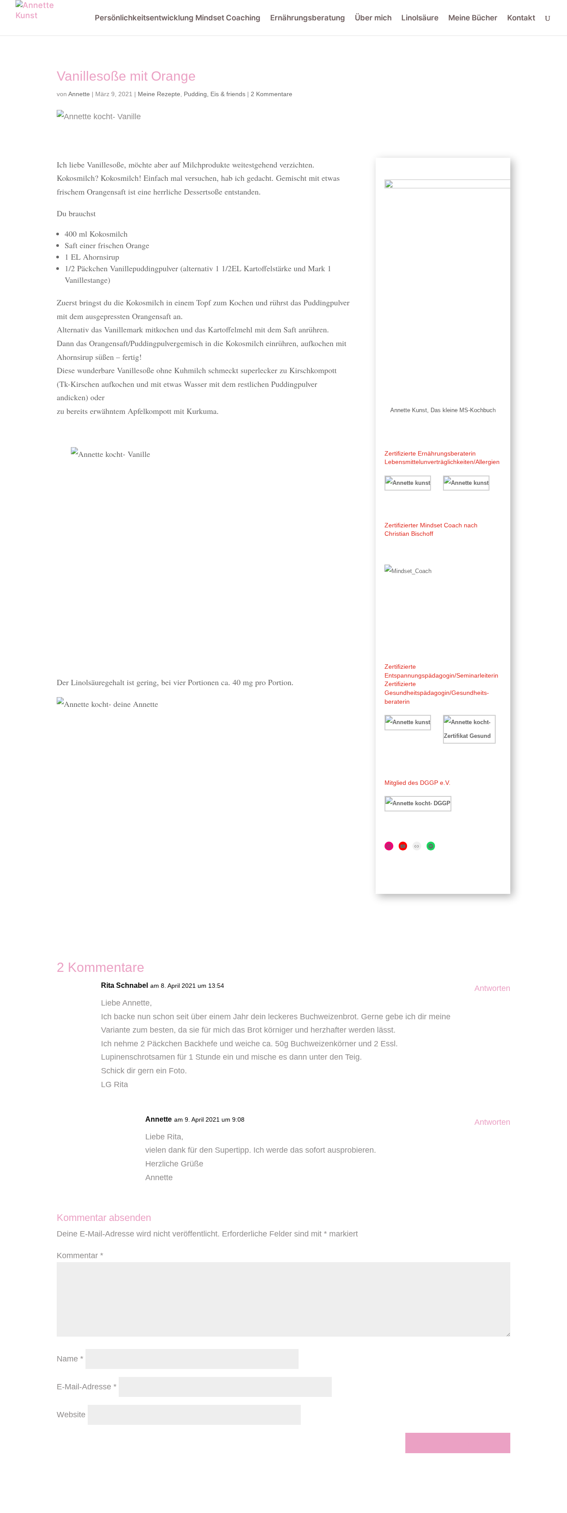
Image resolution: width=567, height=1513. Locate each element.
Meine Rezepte (159, 93)
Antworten (492, 988)
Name (70, 1358)
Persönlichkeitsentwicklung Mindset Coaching (177, 18)
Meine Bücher (472, 18)
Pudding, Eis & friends (214, 93)
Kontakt (521, 18)
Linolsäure (420, 18)
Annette (79, 93)
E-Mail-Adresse (87, 1386)
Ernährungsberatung (307, 18)
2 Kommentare (271, 93)
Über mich (373, 18)
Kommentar (80, 1255)
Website (71, 1414)
